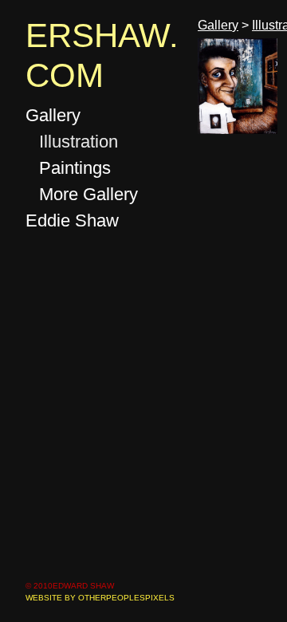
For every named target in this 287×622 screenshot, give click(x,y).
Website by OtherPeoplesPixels (100, 597)
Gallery (53, 115)
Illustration (78, 142)
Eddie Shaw (72, 220)
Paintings (75, 168)
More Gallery (88, 194)
